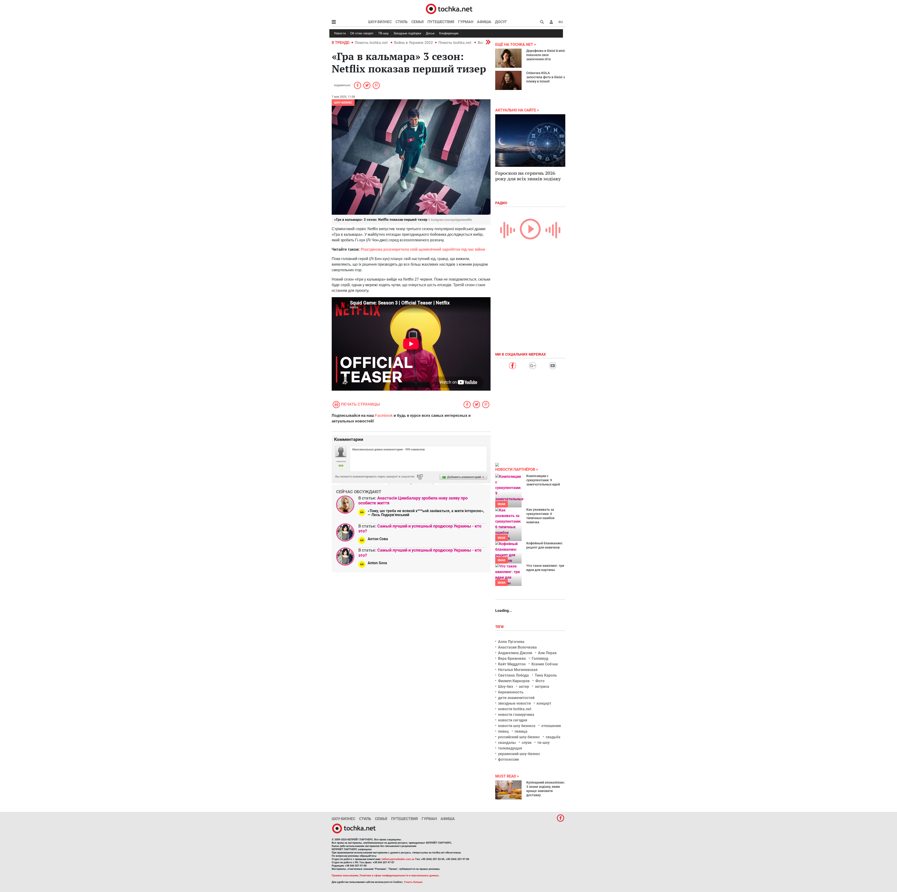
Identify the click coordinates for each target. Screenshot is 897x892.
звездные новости (514, 703)
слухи (526, 742)
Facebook (384, 415)
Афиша (484, 22)
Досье (430, 33)
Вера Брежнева (512, 658)
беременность (510, 692)
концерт (544, 703)
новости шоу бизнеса (516, 726)
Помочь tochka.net (371, 42)
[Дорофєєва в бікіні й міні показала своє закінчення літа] (508, 58)
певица (521, 731)
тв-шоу (543, 742)
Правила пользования (345, 875)
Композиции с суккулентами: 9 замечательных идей (543, 480)
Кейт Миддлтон (512, 664)
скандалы (507, 742)
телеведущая (510, 748)
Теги (500, 627)
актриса (542, 686)
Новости (340, 33)
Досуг (501, 22)
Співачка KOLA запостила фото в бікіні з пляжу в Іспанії (545, 77)
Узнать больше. (413, 882)
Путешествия (440, 22)
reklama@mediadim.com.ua (397, 859)
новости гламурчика (516, 714)
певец (503, 731)
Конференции (448, 33)
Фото (540, 681)
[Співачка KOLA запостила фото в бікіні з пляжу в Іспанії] (508, 80)
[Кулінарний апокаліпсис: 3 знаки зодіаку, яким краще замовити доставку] (508, 789)
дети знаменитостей (516, 698)
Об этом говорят (362, 33)
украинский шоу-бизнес (519, 754)
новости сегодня (512, 720)
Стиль (401, 22)
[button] (551, 22)
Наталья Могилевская (517, 669)
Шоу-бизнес (380, 22)
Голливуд (540, 658)
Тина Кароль (546, 675)
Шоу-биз (505, 686)
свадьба (553, 737)
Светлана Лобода (513, 675)
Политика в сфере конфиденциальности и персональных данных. (399, 875)
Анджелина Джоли (515, 653)
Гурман (465, 22)
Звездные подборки (407, 33)
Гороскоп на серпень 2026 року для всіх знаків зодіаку (528, 176)
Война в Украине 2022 (413, 42)
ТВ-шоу (383, 33)
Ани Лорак (547, 653)
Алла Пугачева (511, 641)
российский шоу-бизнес (519, 737)
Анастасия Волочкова (517, 647)
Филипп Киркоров (514, 681)
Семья (417, 22)
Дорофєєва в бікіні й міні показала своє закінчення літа (545, 55)
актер (524, 686)
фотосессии (508, 759)
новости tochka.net (514, 709)
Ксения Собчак (544, 664)
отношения (551, 726)
